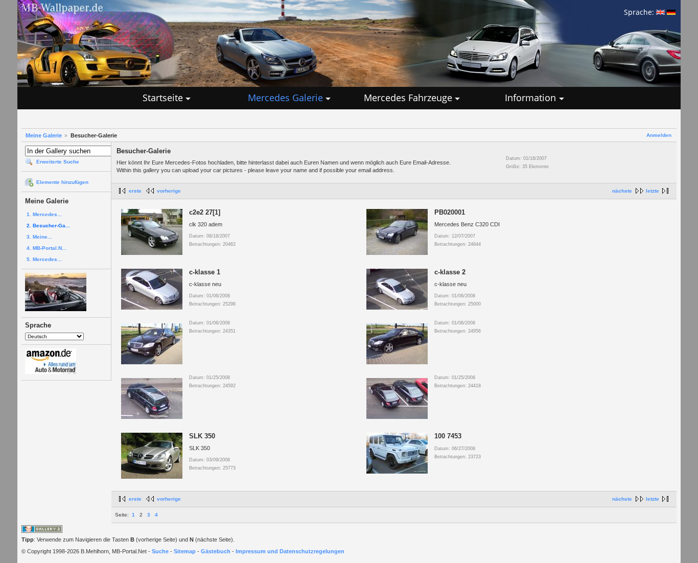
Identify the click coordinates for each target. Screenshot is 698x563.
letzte (652, 191)
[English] (660, 12)
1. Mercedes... (44, 214)
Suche (160, 551)
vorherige (169, 191)
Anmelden (658, 135)
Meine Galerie (44, 135)
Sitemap (185, 551)
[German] (671, 12)
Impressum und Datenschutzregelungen (290, 551)
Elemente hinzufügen (62, 182)
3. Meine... (39, 237)
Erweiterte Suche (57, 162)
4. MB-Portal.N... (46, 248)
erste (135, 191)
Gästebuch (215, 551)
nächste (622, 191)
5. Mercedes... (44, 259)
